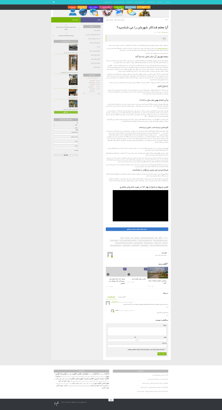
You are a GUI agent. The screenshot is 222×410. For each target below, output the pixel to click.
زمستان (62, 376)
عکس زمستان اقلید (61, 383)
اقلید (132, 238)
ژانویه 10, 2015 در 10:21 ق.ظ (125, 302)
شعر (69, 379)
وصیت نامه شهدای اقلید (98, 386)
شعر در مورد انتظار (94, 381)
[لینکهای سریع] (82, 12)
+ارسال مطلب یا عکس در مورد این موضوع (137, 229)
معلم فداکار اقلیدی (126, 245)
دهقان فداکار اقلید (114, 240)
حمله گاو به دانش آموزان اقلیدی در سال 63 (128, 240)
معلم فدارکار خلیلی (135, 245)
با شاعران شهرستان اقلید (93, 38)
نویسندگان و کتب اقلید (119, 2)
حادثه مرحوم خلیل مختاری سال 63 (145, 240)
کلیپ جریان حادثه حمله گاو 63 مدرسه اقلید (158, 245)
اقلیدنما (122, 238)
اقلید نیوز (127, 238)
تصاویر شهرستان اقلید (139, 2)
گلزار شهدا (63, 386)
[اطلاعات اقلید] (94, 12)
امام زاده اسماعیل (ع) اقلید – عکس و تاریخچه (152, 383)
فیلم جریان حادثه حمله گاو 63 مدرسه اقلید (123, 243)
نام (135, 337)
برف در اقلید (98, 376)
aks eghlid (91, 374)
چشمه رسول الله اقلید (78, 385)
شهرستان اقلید (103, 383)
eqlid (156, 238)
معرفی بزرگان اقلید (119, 20)
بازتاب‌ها (121, 297)
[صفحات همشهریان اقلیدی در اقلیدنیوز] (73, 12)
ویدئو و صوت (109, 20)
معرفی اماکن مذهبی (95, 59)
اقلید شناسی (96, 30)
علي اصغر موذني (114, 301)
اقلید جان (163, 32)
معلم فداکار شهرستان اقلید (115, 245)
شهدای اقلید (62, 381)
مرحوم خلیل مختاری (144, 245)
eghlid (160, 238)
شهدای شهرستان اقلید (94, 51)
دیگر (98, 46)
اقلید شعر (69, 374)
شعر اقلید (58, 379)
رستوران (65, 376)
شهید (95, 383)
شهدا (68, 381)
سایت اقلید (165, 243)
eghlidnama (101, 374)
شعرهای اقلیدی (73, 381)
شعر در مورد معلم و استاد (139, 279)
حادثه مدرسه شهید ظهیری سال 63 (160, 240)
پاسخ (167, 307)
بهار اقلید (92, 376)
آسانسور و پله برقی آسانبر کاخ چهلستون (69, 72)
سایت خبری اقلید (157, 243)
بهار (95, 376)
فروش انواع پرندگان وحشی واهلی (70, 109)
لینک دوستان (129, 2)
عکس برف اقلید (68, 383)
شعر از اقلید (65, 379)
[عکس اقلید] (119, 12)
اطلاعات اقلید (136, 238)
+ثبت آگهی (66, 112)
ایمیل (165, 337)
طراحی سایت (90, 383)
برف (101, 376)
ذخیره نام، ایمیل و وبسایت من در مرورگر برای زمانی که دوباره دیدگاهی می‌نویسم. (146, 349)
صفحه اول (167, 2)
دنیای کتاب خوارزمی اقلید (153, 379)
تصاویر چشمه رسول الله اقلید (84, 376)
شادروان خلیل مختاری (138, 243)
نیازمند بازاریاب (74, 87)
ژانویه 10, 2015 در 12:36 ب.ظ (126, 310)
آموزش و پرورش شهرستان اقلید (147, 238)
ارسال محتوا (160, 2)
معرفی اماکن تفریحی (151, 2)
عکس (80, 383)
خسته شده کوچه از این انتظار (72, 376)
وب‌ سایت (164, 343)
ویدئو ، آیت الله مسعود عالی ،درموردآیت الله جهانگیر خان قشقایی (117, 281)
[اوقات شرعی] (106, 12)
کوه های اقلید (69, 385)
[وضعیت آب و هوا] (131, 12)
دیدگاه (164, 325)
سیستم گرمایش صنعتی (73, 97)
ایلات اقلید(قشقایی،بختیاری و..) (92, 34)
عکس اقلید (75, 383)
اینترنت (104, 376)
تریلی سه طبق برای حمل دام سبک (71, 52)
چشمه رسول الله (86, 385)
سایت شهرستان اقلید (148, 243)
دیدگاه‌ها (111, 297)
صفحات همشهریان (108, 2)
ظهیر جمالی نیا (85, 383)
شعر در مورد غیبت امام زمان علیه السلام (83, 381)
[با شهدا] (144, 12)
